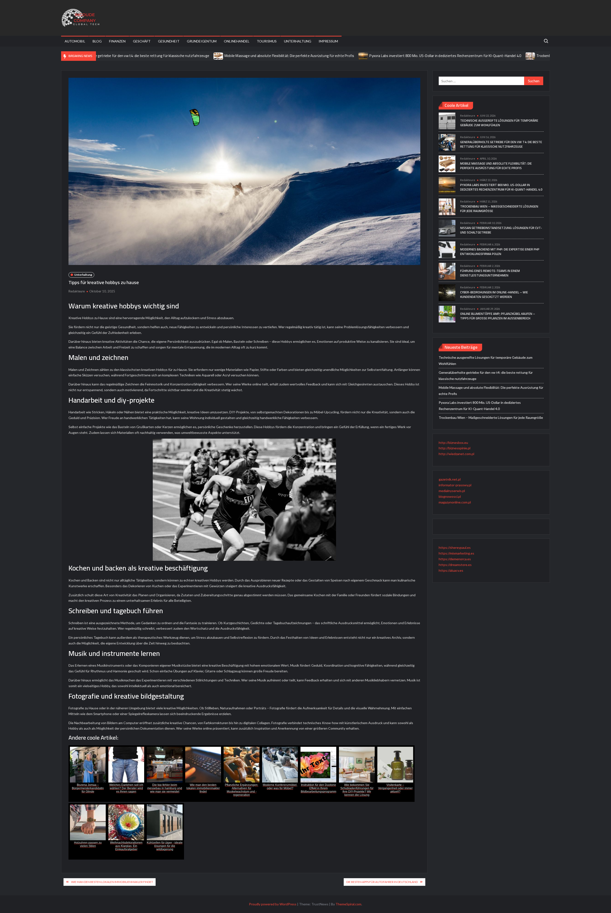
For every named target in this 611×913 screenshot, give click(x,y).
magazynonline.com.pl (455, 502)
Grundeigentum (201, 41)
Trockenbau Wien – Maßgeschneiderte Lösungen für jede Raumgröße (545, 55)
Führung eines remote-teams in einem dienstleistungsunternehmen (490, 273)
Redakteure (76, 291)
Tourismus (267, 41)
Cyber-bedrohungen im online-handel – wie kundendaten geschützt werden (494, 294)
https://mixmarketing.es (456, 553)
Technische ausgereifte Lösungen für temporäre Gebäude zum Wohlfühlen (499, 123)
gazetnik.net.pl (450, 479)
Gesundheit (168, 41)
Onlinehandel (236, 41)
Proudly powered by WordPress (272, 904)
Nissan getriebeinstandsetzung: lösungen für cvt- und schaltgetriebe (501, 230)
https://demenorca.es (455, 559)
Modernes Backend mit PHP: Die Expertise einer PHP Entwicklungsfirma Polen (499, 251)
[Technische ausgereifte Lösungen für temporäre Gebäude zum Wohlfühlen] (447, 121)
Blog (97, 41)
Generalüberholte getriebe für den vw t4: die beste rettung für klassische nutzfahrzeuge (501, 144)
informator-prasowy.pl (455, 485)
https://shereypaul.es (455, 547)
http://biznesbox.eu (453, 443)
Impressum (328, 41)
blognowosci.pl (450, 496)
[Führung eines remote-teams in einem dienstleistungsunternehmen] (447, 271)
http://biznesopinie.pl (454, 448)
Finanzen (117, 41)
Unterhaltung (297, 41)
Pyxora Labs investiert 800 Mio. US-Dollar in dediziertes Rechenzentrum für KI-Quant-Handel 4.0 (400, 55)
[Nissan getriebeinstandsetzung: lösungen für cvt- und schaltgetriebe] (447, 228)
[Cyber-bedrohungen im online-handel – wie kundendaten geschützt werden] (447, 292)
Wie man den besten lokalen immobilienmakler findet (112, 882)
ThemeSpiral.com (348, 904)
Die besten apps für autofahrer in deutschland (382, 882)
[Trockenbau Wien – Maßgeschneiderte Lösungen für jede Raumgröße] (485, 56)
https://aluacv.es (451, 570)
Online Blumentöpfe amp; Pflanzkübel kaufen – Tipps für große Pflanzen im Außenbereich (497, 316)
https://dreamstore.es (455, 565)
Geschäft (142, 41)
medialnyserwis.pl (452, 491)
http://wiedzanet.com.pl (456, 454)
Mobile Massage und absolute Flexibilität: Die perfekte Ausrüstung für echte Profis (244, 55)
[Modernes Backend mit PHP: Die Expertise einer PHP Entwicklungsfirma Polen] (447, 249)
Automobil (75, 41)
